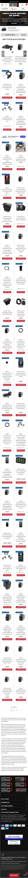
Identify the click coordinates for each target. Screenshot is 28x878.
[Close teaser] (19, 873)
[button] (14, 875)
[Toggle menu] (2, 5)
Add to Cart (7, 129)
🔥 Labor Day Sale (14, 1)
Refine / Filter (10, 35)
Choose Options (7, 97)
